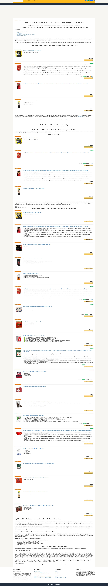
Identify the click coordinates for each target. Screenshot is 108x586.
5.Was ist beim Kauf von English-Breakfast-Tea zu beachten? (26, 34)
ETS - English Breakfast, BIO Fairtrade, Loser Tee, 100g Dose (34, 335)
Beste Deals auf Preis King (64, 119)
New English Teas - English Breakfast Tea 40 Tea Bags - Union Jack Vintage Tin (37, 306)
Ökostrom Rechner (37, 571)
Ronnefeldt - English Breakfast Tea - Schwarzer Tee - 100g (33, 448)
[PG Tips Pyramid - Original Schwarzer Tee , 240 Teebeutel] (18, 418)
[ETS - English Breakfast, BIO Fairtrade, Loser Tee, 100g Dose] (18, 338)
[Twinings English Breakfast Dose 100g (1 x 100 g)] (18, 324)
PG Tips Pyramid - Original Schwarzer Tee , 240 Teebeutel (33, 415)
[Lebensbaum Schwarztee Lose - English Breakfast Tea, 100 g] (18, 104)
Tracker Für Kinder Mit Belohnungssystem (40, 572)
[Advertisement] (54, 12)
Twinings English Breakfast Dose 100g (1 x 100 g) (32, 321)
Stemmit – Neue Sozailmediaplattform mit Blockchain (42, 576)
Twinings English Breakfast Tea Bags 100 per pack (32, 50)
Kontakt (56, 576)
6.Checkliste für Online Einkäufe (21, 35)
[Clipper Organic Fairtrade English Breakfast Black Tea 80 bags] (18, 389)
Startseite (16, 20)
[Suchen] (79, 4)
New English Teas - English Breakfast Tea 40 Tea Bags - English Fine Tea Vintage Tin (38, 505)
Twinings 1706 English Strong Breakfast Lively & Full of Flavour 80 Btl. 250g (36, 244)
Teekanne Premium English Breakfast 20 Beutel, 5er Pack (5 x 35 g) (35, 371)
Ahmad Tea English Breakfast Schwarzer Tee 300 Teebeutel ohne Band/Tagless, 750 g (38, 463)
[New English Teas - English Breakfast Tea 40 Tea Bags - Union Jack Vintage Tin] (18, 309)
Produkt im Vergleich (21, 580)
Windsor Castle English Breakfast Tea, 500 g (31, 273)
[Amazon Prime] (91, 76)
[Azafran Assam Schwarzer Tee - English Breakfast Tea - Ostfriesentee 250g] (18, 404)
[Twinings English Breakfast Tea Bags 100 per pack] (18, 53)
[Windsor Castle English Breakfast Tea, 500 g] (18, 276)
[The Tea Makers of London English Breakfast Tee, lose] (18, 262)
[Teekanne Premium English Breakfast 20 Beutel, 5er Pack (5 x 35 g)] (18, 374)
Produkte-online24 (81, 116)
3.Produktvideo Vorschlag (20, 32)
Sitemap (56, 571)
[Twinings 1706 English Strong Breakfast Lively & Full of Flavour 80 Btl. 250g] (18, 247)
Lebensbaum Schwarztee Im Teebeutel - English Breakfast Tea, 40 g (35, 491)
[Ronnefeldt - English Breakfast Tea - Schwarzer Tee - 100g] (18, 451)
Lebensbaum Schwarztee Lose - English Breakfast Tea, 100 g (34, 188)
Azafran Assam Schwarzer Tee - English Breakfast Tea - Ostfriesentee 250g (36, 401)
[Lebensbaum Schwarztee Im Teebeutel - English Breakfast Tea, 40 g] (18, 494)
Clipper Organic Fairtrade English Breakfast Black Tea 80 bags (34, 386)
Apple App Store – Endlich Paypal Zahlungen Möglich (42, 577)
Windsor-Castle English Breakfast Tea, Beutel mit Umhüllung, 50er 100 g (36, 477)
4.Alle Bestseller (19, 33)
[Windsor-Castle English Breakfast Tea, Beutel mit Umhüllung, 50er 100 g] (18, 480)
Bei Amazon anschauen (89, 110)
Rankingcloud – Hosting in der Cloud (60, 577)
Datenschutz (57, 572)
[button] (36, 4)
